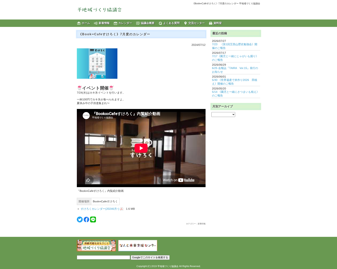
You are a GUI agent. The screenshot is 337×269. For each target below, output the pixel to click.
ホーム (86, 23)
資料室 (218, 23)
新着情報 (104, 23)
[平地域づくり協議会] (106, 9)
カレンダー (125, 23)
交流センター (196, 23)
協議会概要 (147, 23)
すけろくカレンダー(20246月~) (100, 208)
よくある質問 (171, 23)
